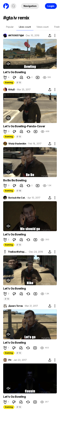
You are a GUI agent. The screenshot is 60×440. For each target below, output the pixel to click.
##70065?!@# (16, 35)
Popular (10, 26)
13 (19, 82)
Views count (42, 26)
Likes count (25, 26)
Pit (9, 360)
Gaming (9, 82)
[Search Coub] (13, 6)
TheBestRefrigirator (17, 252)
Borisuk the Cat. (16, 198)
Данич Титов (15, 306)
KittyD (11, 89)
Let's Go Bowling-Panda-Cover (24, 126)
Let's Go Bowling (14, 72)
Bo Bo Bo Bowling (15, 180)
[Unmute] (8, 63)
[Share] (50, 35)
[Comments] (21, 77)
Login (51, 5)
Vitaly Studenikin (17, 144)
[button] (5, 77)
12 (19, 353)
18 (19, 190)
